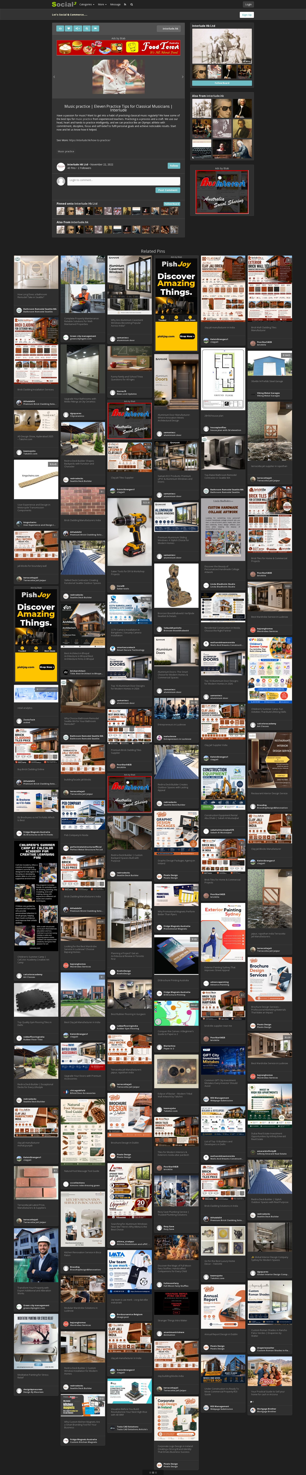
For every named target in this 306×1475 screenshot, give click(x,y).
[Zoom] (87, 28)
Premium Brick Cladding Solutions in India (46, 404)
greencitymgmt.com (81, 338)
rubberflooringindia (127, 1025)
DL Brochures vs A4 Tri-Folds (38, 834)
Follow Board (172, 203)
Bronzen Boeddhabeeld (176, 630)
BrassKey (262, 805)
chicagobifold (77, 1090)
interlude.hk (170, 28)
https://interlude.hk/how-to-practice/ (89, 140)
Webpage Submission (221, 1100)
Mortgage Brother (266, 1408)
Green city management (83, 336)
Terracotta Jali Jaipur (268, 480)
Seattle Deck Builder (81, 481)
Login (248, 4)
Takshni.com (30, 453)
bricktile (261, 344)
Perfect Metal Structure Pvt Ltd (86, 849)
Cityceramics (77, 416)
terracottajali (264, 478)
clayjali (214, 341)
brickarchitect (77, 670)
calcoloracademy (266, 723)
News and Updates (127, 393)
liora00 (120, 586)
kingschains (29, 522)
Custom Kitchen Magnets (83, 1442)
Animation (169, 1334)
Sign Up (247, 14)
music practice (84, 119)
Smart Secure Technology (130, 650)
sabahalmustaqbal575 (222, 830)
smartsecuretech (126, 647)
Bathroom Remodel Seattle (38, 311)
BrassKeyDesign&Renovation (272, 807)
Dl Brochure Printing (174, 994)
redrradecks (76, 478)
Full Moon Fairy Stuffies (176, 1286)
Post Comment (167, 190)
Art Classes (263, 726)
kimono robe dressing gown (85, 1185)
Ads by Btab (118, 38)
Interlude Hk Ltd (85, 204)
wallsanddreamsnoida (222, 642)
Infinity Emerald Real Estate (272, 1153)
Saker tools (123, 588)
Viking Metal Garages (268, 393)
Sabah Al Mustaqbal (221, 832)
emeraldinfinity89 (266, 1151)
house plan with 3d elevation (225, 430)
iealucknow (170, 736)
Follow (174, 165)
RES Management (219, 1097)
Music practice (66, 151)
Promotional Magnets (175, 928)
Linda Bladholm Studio (222, 584)
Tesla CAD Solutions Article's (132, 1429)
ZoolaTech (29, 719)
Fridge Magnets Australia (36, 832)
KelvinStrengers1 (219, 339)
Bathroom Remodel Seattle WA (39, 309)
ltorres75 (121, 391)
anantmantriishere (174, 1332)
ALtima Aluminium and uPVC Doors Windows (141, 1244)
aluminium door (126, 340)
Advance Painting (219, 984)
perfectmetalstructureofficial (86, 846)
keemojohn (29, 451)
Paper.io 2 (169, 1048)
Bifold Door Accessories (82, 1093)
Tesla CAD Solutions (127, 1426)
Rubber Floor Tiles (32, 1039)
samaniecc (123, 337)
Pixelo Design (171, 875)
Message (115, 4)
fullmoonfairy (171, 1283)
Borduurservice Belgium (130, 1314)
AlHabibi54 (29, 401)
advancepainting (219, 982)
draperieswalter (265, 1347)
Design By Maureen (33, 1392)
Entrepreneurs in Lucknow (177, 739)
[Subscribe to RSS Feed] (125, 4)
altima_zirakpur (125, 1241)
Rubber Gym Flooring (128, 1028)
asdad (26, 722)
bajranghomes (265, 628)
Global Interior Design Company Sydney (278, 1274)
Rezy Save (169, 1226)
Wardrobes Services (267, 631)
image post (123, 1317)
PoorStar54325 (264, 342)
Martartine (169, 1045)
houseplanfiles (218, 427)
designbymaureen (32, 1389)
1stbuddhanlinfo (173, 628)
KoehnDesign (124, 970)
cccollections (77, 1182)
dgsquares (75, 413)
